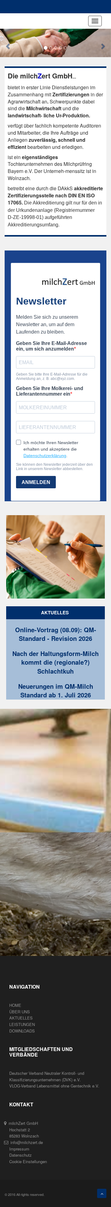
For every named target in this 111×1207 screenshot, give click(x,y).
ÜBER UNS (19, 1012)
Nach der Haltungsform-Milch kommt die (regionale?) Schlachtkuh (55, 662)
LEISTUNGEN (22, 1024)
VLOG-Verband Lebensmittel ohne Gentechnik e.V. (54, 1086)
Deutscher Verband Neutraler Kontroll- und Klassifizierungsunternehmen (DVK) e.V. (46, 1076)
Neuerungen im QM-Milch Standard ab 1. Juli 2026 (55, 691)
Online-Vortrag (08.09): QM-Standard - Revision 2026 (55, 634)
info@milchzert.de (26, 1142)
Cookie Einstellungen (28, 1161)
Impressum (19, 1149)
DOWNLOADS (22, 1031)
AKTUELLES (21, 1018)
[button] (8, 43)
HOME (15, 1005)
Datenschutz (20, 1155)
